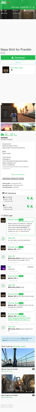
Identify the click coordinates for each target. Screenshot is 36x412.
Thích (15, 135)
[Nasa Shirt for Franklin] (18, 112)
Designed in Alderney (7, 405)
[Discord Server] (12, 69)
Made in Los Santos (7, 407)
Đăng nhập (25, 338)
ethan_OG (11, 238)
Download (19, 57)
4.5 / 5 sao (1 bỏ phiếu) (6, 139)
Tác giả (21, 219)
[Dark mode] (30, 7)
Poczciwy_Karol (17, 67)
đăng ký (5, 340)
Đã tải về (7, 135)
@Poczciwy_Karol (14, 258)
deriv (9, 267)
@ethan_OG (12, 249)
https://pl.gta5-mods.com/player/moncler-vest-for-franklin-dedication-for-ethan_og (19, 318)
